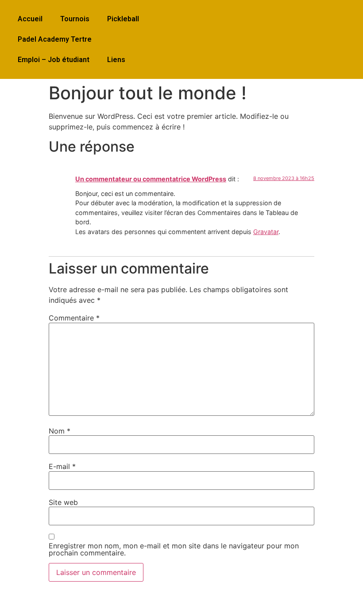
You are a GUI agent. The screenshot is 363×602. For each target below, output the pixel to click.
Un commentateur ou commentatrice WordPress (150, 179)
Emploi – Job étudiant (53, 59)
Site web (63, 502)
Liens (116, 59)
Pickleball (123, 19)
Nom (59, 430)
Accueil (30, 19)
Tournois (74, 19)
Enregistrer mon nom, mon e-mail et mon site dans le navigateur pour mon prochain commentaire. (174, 549)
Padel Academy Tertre (55, 39)
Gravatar (265, 231)
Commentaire (74, 317)
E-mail (62, 466)
